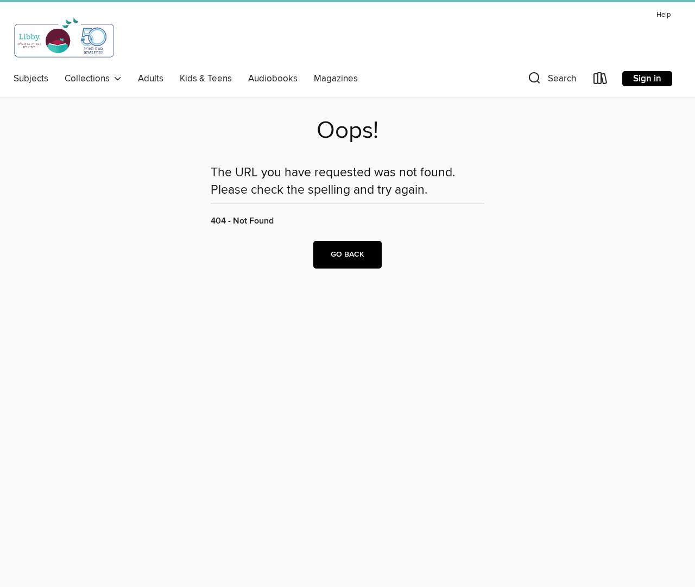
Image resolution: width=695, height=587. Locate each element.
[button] (551, 80)
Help (663, 15)
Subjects (31, 79)
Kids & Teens (206, 79)
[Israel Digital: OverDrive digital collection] (64, 37)
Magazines (336, 79)
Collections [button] (89, 79)
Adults (150, 79)
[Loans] (600, 80)
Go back (347, 254)
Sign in (647, 79)
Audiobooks (273, 79)
